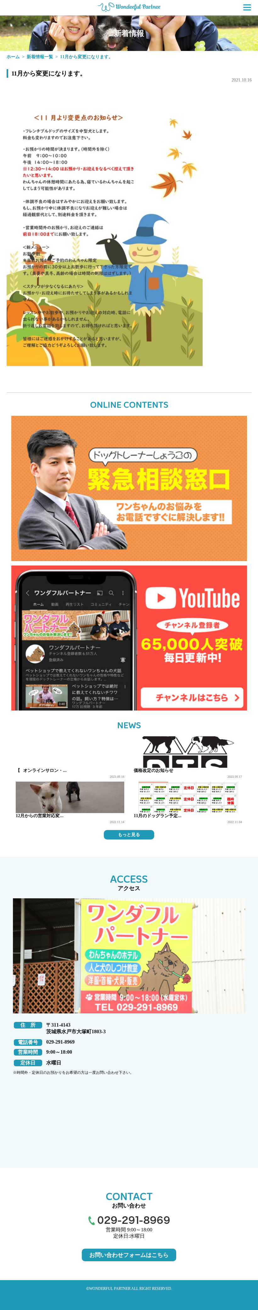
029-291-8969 (60, 1042)
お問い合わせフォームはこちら (129, 1255)
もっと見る (129, 834)
